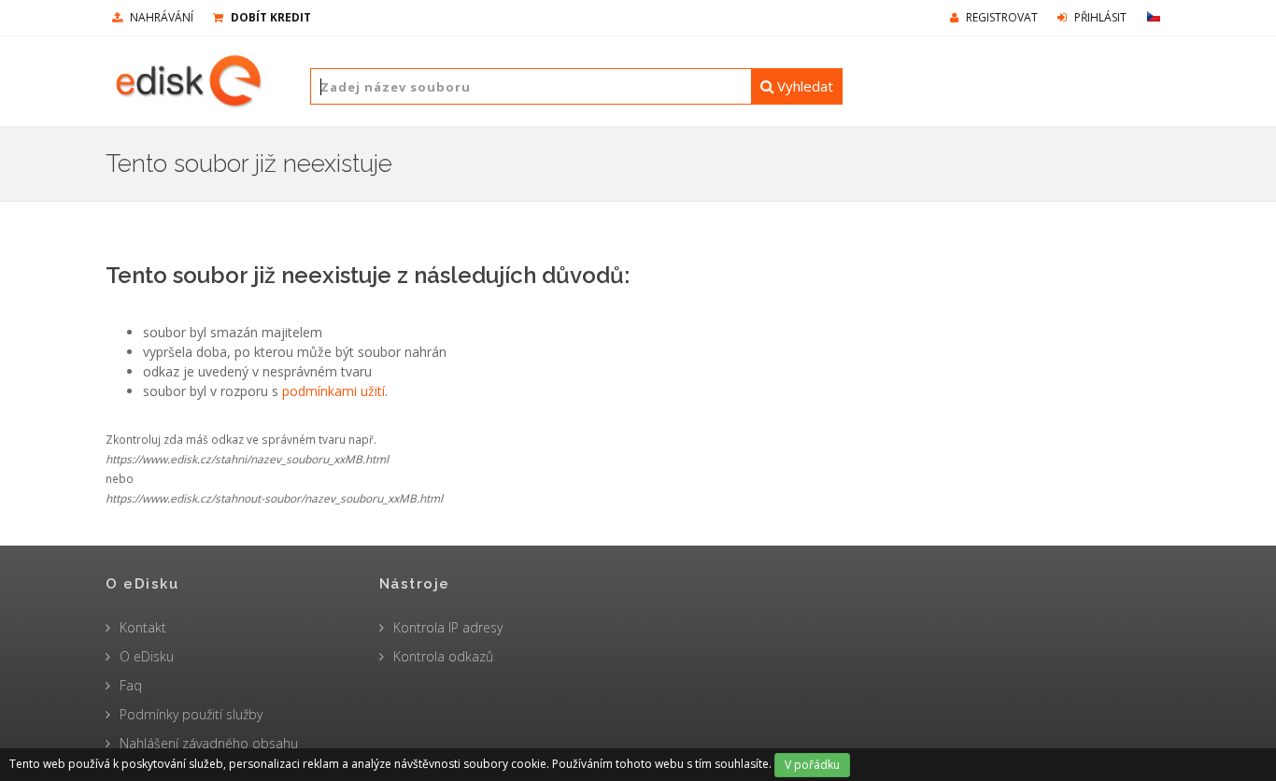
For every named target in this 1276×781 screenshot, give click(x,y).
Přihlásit (1099, 17)
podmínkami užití (333, 391)
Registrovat (1000, 17)
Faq (131, 685)
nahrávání (160, 17)
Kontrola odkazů (443, 656)
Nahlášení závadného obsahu (209, 743)
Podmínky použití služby (191, 714)
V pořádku (812, 765)
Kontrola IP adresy (448, 627)
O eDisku (147, 656)
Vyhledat (803, 86)
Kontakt (143, 627)
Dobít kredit (269, 17)
